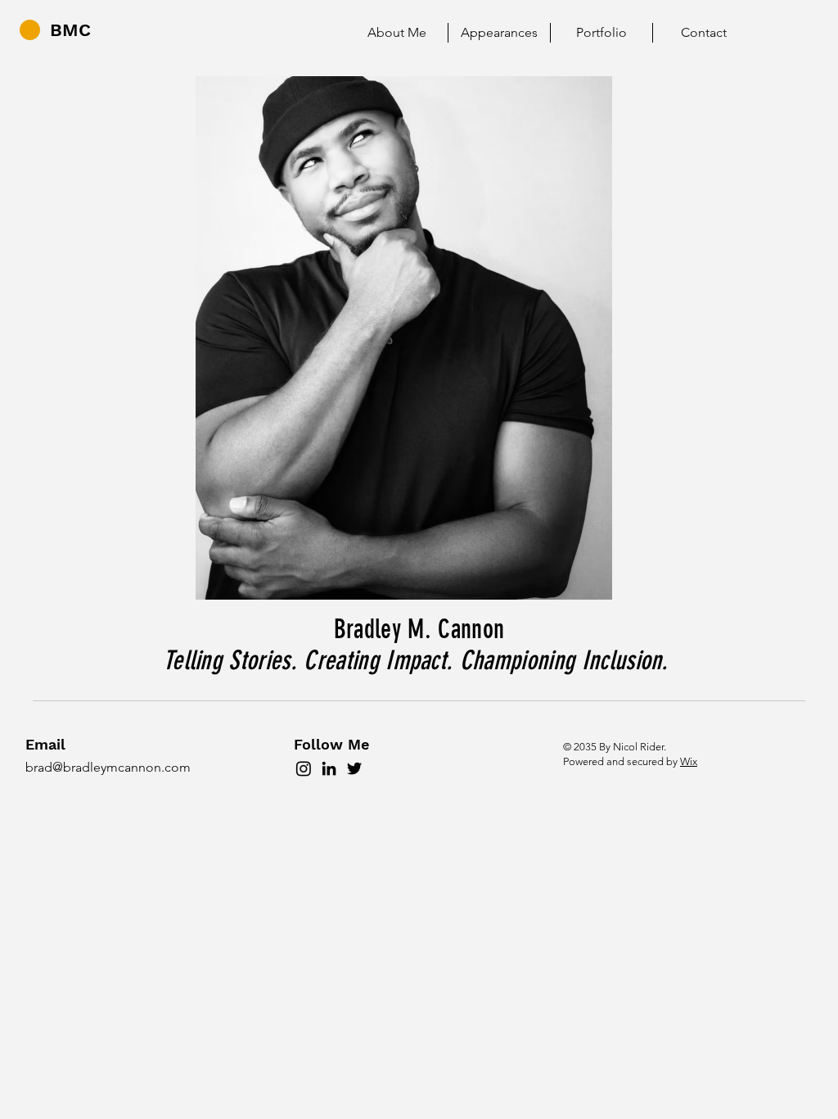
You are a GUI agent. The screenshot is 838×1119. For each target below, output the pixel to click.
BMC (70, 30)
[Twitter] (354, 768)
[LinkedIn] (329, 768)
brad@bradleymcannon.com (108, 767)
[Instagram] (303, 768)
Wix (688, 761)
